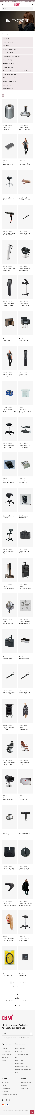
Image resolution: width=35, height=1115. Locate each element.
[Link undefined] (3, 1100)
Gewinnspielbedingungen (23, 1069)
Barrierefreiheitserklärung (10, 1094)
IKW (16, 1072)
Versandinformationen (22, 1054)
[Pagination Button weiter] (26, 982)
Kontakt (4, 1085)
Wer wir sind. (6, 1082)
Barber (4, 1060)
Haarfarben (5, 1057)
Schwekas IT (25, 1110)
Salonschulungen (26, 1082)
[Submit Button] (31, 1034)
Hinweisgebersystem (21, 1066)
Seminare (24, 1085)
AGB (16, 1057)
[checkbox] (2, 1038)
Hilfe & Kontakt (20, 1048)
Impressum (18, 1051)
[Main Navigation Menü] (2, 4)
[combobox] (17, 986)
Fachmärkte (24, 1088)
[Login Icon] (32, 4)
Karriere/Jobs (6, 1088)
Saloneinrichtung (7, 1054)
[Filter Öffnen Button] (3, 95)
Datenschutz (19, 1060)
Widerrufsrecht (19, 1063)
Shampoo (4, 1048)
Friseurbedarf (6, 1051)
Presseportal (5, 1091)
